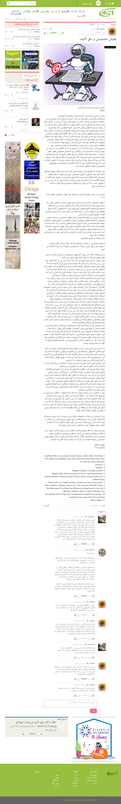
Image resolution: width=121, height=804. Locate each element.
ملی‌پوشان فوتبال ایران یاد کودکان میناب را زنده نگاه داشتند (17, 87)
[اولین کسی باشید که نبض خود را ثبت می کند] (98, 3)
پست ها (9, 19)
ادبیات (23, 130)
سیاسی (22, 114)
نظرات (15, 19)
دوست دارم (44, 33)
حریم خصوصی (91, 780)
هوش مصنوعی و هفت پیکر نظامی (29, 29)
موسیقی (54, 11)
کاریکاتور (15, 11)
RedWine (92, 550)
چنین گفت (14, 14)
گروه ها (108, 3)
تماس (95, 783)
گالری (25, 11)
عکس (33, 11)
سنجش (43, 11)
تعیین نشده (21, 98)
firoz (26, 108)
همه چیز (22, 19)
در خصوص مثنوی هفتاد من (31, 43)
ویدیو (64, 11)
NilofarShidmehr (23, 122)
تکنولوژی (98, 32)
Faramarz (25, 92)
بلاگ (81, 11)
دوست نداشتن (62, 33)
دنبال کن (94, 29)
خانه (103, 24)
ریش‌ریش (22, 119)
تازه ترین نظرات (31, 80)
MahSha (102, 29)
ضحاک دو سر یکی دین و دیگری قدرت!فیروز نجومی (18, 104)
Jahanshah (91, 517)
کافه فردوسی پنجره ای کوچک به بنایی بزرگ (26, 36)
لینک (73, 11)
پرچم (46, 505)
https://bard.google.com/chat (85, 650)
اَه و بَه (80, 16)
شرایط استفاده (91, 777)
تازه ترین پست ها (30, 75)
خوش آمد (93, 775)
